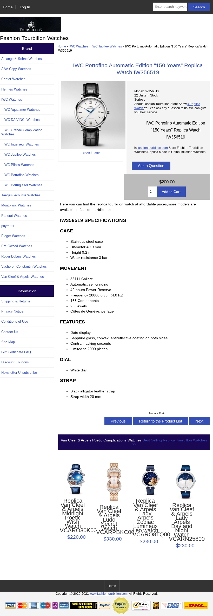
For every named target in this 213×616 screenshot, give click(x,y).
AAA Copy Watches (16, 69)
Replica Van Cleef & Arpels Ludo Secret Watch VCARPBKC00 (109, 520)
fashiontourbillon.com (152, 147)
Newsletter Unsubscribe (19, 373)
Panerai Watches (14, 216)
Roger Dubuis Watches (18, 256)
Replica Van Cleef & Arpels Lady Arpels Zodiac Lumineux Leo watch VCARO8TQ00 (145, 518)
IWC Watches (78, 46)
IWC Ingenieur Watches (20, 144)
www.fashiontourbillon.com (109, 593)
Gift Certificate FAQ (16, 352)
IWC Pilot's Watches (17, 165)
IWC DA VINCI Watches (20, 120)
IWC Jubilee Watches (107, 46)
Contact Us (9, 332)
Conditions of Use (14, 321)
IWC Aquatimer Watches (20, 110)
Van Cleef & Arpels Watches (22, 277)
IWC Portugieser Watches (21, 185)
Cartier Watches (13, 79)
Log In (25, 7)
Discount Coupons (15, 362)
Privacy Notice (12, 311)
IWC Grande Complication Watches (21, 132)
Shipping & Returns (15, 301)
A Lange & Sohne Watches (21, 59)
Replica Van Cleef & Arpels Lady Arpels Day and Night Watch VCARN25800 (182, 522)
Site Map (8, 342)
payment (7, 226)
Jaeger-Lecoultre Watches (21, 195)
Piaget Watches (13, 236)
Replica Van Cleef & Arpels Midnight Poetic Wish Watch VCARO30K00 (73, 515)
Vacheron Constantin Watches (24, 266)
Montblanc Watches (16, 205)
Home (8, 7)
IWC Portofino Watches (20, 175)
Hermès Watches (14, 89)
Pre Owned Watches (16, 246)
